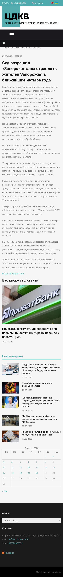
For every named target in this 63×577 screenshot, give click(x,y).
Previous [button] (4, 318)
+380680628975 (15, 543)
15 (46, 467)
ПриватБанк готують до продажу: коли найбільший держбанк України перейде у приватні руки (30, 333)
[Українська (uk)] (56, 2)
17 (4, 473)
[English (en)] (52, 2)
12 (21, 467)
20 (29, 473)
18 (12, 473)
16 (54, 467)
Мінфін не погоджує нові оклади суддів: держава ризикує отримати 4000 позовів (39, 419)
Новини (18, 55)
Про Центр (37, 3)
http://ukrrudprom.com (13, 273)
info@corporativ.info (19, 539)
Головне (9, 552)
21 (37, 473)
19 (21, 473)
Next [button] (59, 318)
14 (37, 467)
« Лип (4, 491)
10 (4, 467)
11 (12, 467)
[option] (31, 314)
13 (29, 467)
